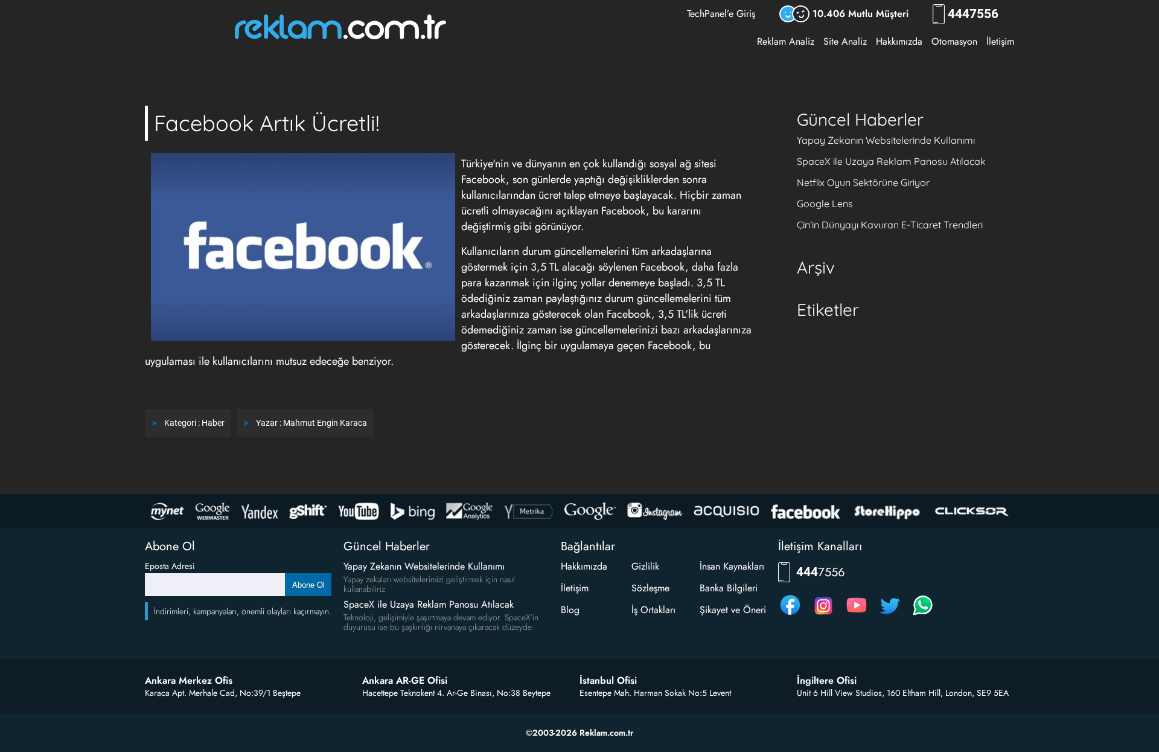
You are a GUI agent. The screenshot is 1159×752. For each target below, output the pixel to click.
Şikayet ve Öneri (733, 610)
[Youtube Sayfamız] (857, 614)
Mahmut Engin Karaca (325, 423)
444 (973, 14)
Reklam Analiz (785, 41)
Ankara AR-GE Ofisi (404, 681)
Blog (570, 610)
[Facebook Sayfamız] (790, 614)
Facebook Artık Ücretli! (267, 123)
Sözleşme (650, 588)
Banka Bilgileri (729, 588)
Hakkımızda (899, 41)
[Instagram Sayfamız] (823, 614)
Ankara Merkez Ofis (188, 681)
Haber (213, 423)
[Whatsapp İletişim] (923, 614)
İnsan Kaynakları (732, 566)
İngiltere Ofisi (827, 681)
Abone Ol (308, 585)
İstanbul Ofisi (608, 681)
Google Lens (825, 204)
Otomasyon (954, 41)
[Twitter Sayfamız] (890, 614)
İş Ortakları (653, 610)
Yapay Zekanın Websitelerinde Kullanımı (886, 140)
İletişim (1000, 41)
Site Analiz (845, 41)
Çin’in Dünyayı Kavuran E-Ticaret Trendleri (890, 225)
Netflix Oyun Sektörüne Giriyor (863, 182)
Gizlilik (645, 566)
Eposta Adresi (170, 566)
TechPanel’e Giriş (721, 14)
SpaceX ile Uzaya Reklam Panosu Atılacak (891, 161)
